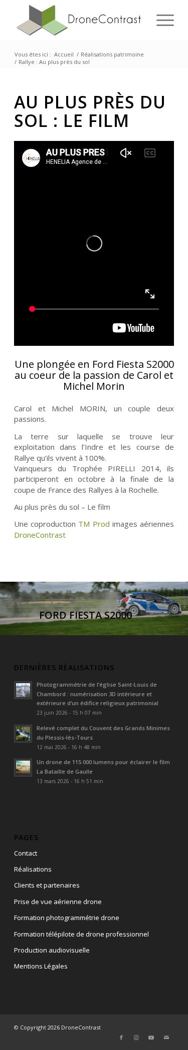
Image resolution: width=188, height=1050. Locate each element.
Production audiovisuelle (52, 950)
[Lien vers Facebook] (121, 1037)
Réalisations (33, 869)
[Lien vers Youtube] (151, 1037)
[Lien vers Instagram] (136, 1037)
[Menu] (160, 20)
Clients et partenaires (47, 885)
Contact (25, 853)
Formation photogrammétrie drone (66, 917)
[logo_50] (78, 20)
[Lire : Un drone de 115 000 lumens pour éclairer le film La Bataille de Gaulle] (23, 768)
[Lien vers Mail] (166, 1037)
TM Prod (93, 524)
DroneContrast (40, 535)
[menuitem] (160, 20)
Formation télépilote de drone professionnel (81, 934)
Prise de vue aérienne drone (58, 901)
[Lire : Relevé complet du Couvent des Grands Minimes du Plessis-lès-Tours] (23, 734)
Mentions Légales (41, 966)
